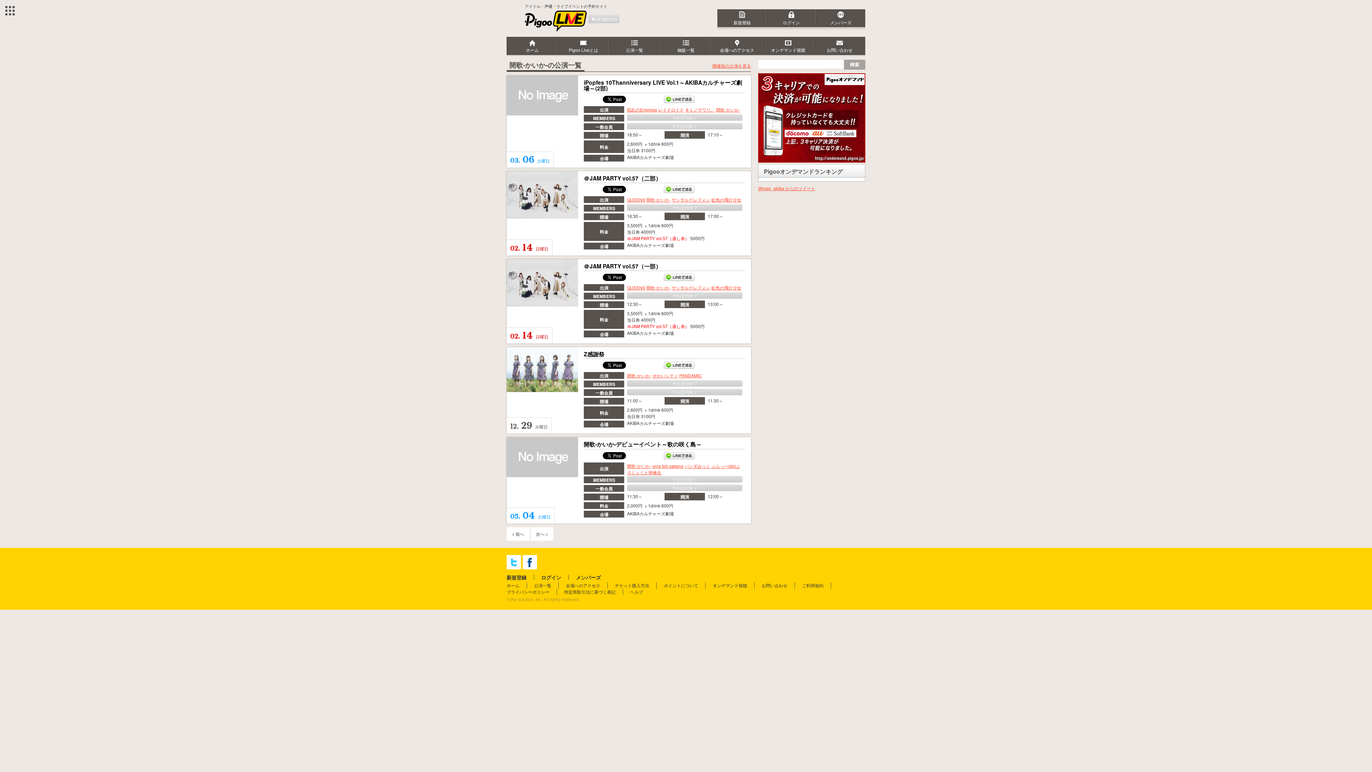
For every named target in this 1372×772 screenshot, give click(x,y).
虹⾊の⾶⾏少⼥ (726, 200)
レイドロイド (671, 110)
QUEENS (636, 200)
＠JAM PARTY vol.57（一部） (622, 266)
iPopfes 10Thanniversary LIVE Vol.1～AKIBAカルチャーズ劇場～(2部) (663, 85)
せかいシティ (665, 375)
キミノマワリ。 (700, 110)
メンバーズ (840, 22)
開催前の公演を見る (731, 66)
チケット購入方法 (632, 585)
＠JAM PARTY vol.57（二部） (622, 178)
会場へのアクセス (583, 585)
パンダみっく (697, 466)
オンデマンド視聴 (730, 585)
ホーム (513, 585)
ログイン (791, 22)
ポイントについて (681, 585)
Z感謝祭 (594, 354)
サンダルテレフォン (691, 200)
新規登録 (742, 22)
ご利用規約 (813, 585)
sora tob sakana (667, 466)
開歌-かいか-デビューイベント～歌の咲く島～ (643, 444)
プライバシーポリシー (528, 592)
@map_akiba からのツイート (786, 188)
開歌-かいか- (728, 110)
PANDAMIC (690, 375)
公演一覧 (542, 585)
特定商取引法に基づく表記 (590, 592)
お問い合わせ (774, 585)
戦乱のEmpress (642, 110)
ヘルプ (636, 592)
